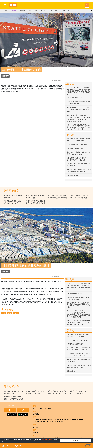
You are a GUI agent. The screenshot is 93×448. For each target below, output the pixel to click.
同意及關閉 (75, 440)
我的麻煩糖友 (54, 10)
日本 (4, 313)
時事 (30, 10)
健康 (6, 10)
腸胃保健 (80, 419)
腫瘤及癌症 (65, 419)
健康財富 (44, 10)
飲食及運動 (43, 419)
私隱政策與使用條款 (46, 440)
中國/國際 (5, 76)
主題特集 (23, 10)
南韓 (10, 313)
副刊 (36, 10)
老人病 (49, 421)
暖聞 (49, 408)
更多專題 (62, 421)
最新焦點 (36, 408)
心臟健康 (73, 419)
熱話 (45, 408)
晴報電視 (14, 10)
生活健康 (51, 419)
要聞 (41, 408)
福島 (16, 313)
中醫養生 (58, 419)
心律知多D (65, 10)
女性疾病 (43, 421)
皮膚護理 (55, 421)
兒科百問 (36, 421)
